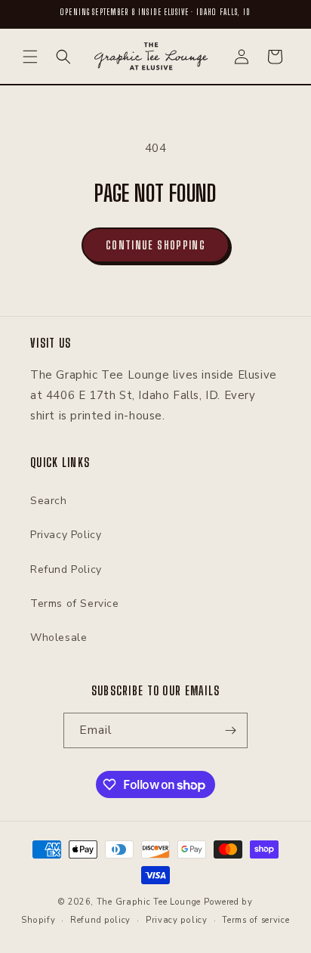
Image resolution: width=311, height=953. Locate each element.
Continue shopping (155, 245)
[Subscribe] (230, 730)
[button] (30, 56)
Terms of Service (74, 603)
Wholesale (58, 637)
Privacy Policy (65, 535)
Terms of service (255, 920)
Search (48, 501)
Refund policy (100, 920)
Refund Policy (66, 569)
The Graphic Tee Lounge (149, 902)
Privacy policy (177, 920)
